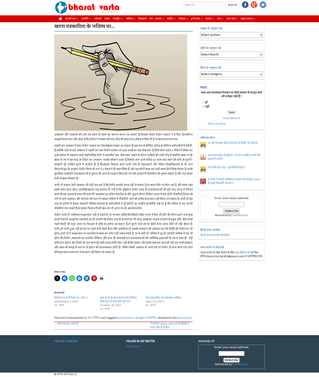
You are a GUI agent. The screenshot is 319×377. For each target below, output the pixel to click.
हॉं (206, 102)
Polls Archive (217, 123)
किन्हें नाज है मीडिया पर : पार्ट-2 (71, 298)
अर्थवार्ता (97, 18)
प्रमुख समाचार (247, 18)
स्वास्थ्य (208, 18)
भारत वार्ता (231, 18)
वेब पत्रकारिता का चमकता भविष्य (163, 298)
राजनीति (85, 18)
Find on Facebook (65, 341)
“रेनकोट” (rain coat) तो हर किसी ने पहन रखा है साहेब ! (169, 325)
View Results (231, 118)
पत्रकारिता (151, 318)
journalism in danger (130, 318)
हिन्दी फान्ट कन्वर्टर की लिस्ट (215, 235)
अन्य (219, 18)
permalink (184, 318)
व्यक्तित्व (129, 18)
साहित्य (170, 18)
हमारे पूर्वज (196, 18)
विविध (97, 318)
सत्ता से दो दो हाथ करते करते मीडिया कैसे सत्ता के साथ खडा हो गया (118, 299)
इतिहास (182, 18)
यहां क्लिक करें (242, 252)
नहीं (207, 106)
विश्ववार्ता (142, 18)
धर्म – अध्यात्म (155, 18)
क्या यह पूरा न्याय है (66, 323)
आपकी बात (70, 18)
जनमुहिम (117, 18)
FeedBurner (240, 215)
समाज (107, 18)
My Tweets (133, 346)
